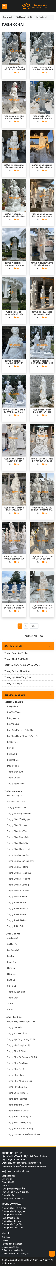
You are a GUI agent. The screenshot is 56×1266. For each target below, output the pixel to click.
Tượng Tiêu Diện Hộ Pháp (19, 1122)
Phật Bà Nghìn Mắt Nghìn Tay (21, 1021)
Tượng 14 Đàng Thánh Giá (19, 813)
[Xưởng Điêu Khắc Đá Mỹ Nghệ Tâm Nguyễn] (34, 6)
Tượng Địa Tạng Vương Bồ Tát (21, 1039)
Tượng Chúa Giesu (10, 1218)
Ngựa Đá (11, 974)
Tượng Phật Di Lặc (16, 1069)
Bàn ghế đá (12, 706)
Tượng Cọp (12, 997)
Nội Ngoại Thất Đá (24, 17)
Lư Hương (12, 754)
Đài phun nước (8, 1175)
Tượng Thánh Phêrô (16, 914)
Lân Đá (10, 956)
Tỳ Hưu (10, 1003)
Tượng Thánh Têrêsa (17, 920)
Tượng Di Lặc (8, 1195)
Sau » (34, 626)
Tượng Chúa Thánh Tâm (18, 843)
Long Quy (11, 962)
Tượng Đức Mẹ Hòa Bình (18, 879)
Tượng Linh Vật (12, 933)
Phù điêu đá (13, 766)
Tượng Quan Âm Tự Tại (16, 653)
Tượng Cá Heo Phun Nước (17, 671)
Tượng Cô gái (13, 777)
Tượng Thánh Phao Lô (17, 908)
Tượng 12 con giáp (16, 992)
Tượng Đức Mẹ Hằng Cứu (19, 873)
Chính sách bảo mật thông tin (15, 1253)
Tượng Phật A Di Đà (16, 1051)
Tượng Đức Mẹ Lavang (18, 884)
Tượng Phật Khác (15, 1075)
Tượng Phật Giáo (13, 1017)
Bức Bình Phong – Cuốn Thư (20, 730)
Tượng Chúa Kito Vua (17, 831)
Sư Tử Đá (11, 986)
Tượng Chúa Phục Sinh (18, 837)
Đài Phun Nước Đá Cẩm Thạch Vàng (22, 665)
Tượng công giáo (13, 791)
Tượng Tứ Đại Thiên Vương (20, 1128)
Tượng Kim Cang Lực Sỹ (18, 1045)
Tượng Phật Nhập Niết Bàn (19, 1081)
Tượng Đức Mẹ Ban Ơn (18, 855)
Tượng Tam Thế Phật (17, 1099)
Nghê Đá (11, 968)
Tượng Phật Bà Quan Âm (13, 1188)
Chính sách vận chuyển (12, 1250)
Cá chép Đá (12, 938)
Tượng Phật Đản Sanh (17, 1063)
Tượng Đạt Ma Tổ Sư (17, 1033)
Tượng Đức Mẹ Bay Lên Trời (20, 861)
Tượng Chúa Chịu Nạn (17, 825)
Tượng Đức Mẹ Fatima (17, 867)
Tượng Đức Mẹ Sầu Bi (17, 896)
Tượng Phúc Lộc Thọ (17, 1087)
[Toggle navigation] (4, 6)
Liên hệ (5, 1240)
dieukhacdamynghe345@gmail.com (24, 1163)
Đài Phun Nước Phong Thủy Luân (22, 736)
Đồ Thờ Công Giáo (15, 795)
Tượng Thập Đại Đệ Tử (18, 1104)
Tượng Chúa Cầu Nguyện (18, 819)
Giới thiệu (6, 1237)
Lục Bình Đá (12, 760)
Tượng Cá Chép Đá (14, 683)
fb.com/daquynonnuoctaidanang (29, 1166)
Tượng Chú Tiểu (14, 1027)
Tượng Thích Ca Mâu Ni (16, 659)
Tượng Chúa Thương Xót (18, 849)
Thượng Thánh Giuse (17, 807)
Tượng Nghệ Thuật (16, 783)
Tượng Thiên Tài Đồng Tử (19, 1116)
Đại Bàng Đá (13, 950)
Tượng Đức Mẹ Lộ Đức (18, 890)
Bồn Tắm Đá (13, 724)
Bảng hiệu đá (13, 718)
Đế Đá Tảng (12, 742)
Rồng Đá (11, 980)
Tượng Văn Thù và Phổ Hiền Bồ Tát (23, 1134)
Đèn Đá (10, 748)
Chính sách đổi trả (10, 1247)
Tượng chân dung (15, 771)
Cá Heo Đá (12, 944)
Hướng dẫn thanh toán (12, 1244)
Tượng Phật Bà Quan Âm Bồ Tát (22, 1057)
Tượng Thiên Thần (15, 926)
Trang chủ (7, 17)
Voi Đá (10, 1009)
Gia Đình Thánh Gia (16, 801)
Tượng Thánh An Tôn (16, 902)
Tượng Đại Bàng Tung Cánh (18, 677)
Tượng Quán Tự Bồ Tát (17, 1093)
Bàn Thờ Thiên (14, 712)
